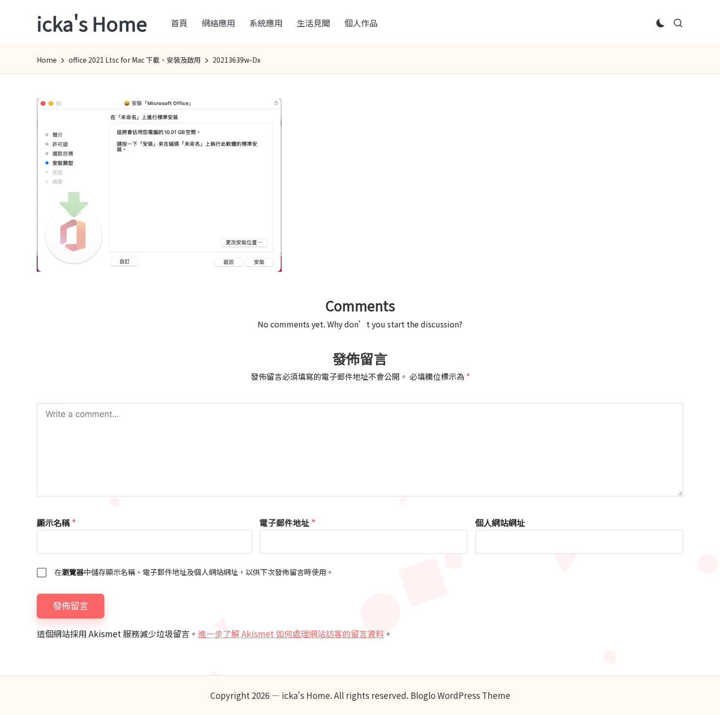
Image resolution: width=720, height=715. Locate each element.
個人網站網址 (500, 522)
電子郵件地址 (287, 522)
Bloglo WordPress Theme (460, 695)
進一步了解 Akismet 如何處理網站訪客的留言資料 (291, 633)
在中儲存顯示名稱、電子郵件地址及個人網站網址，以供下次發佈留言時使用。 (194, 572)
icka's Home (92, 23)
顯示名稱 (56, 522)
